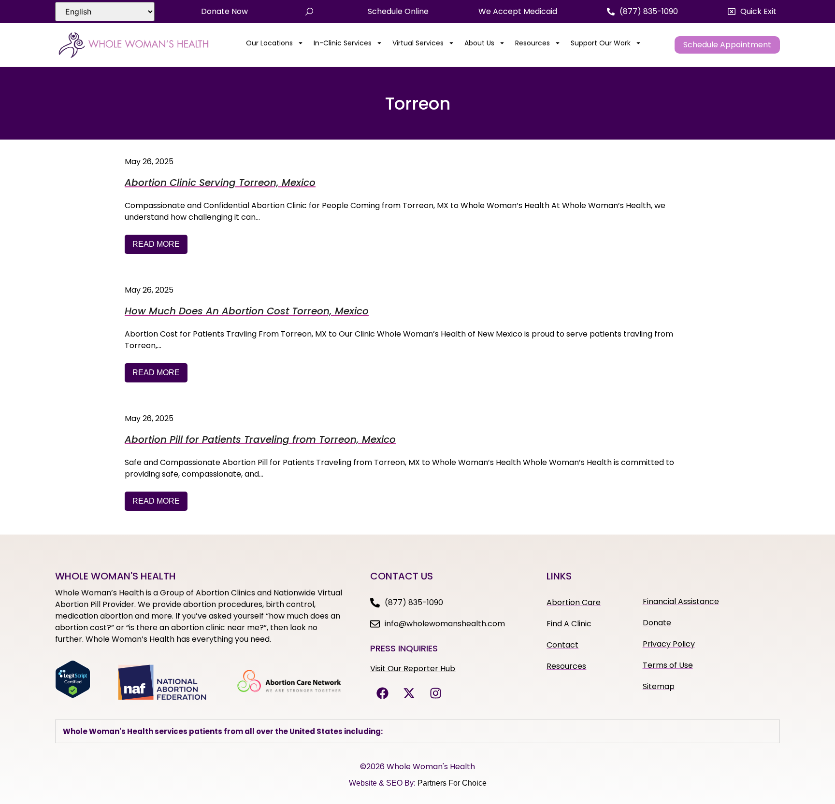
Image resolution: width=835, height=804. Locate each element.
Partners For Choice (452, 783)
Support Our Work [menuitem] (601, 43)
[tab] (417, 731)
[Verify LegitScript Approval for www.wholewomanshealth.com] (72, 695)
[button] (752, 11)
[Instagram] (435, 693)
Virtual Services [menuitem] (418, 43)
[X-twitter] (409, 693)
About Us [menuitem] (479, 43)
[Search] (309, 11)
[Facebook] (382, 693)
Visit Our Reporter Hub (412, 668)
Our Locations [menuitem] (269, 43)
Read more (156, 244)
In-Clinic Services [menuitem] (343, 43)
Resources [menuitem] (532, 43)
